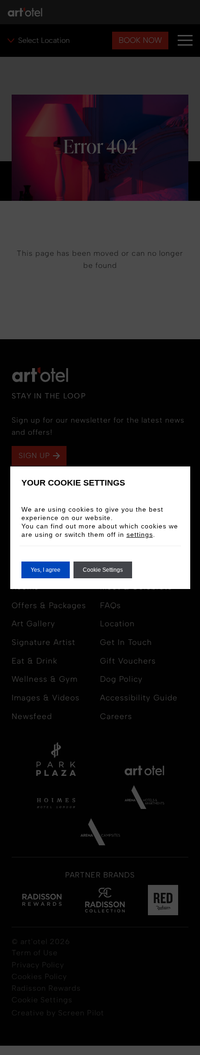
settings (140, 534)
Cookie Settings (103, 570)
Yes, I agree (45, 570)
